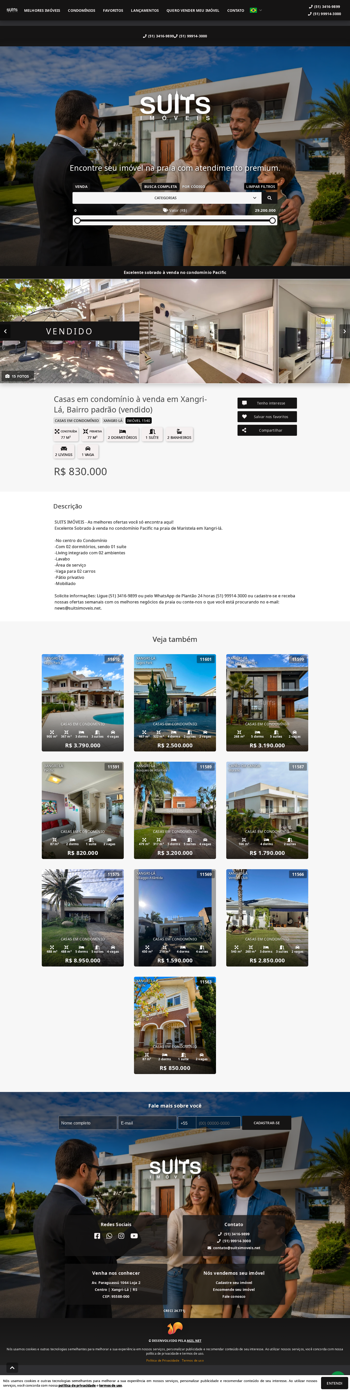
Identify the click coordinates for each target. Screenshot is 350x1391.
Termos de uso (193, 1360)
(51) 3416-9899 (161, 36)
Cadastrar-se (267, 1122)
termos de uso (110, 1385)
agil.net (194, 1341)
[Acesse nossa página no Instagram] (121, 1236)
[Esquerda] (5, 331)
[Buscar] (269, 198)
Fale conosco (234, 1296)
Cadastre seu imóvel (234, 1282)
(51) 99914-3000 (193, 36)
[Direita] (344, 331)
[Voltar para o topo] (12, 1368)
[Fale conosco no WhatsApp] (109, 1236)
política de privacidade (77, 1385)
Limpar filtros (260, 186)
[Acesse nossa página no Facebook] (97, 1236)
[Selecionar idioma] (256, 10)
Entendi (334, 1383)
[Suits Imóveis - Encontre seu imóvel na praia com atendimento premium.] (175, 108)
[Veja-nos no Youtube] (134, 1236)
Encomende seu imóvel (234, 1289)
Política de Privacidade (162, 1360)
